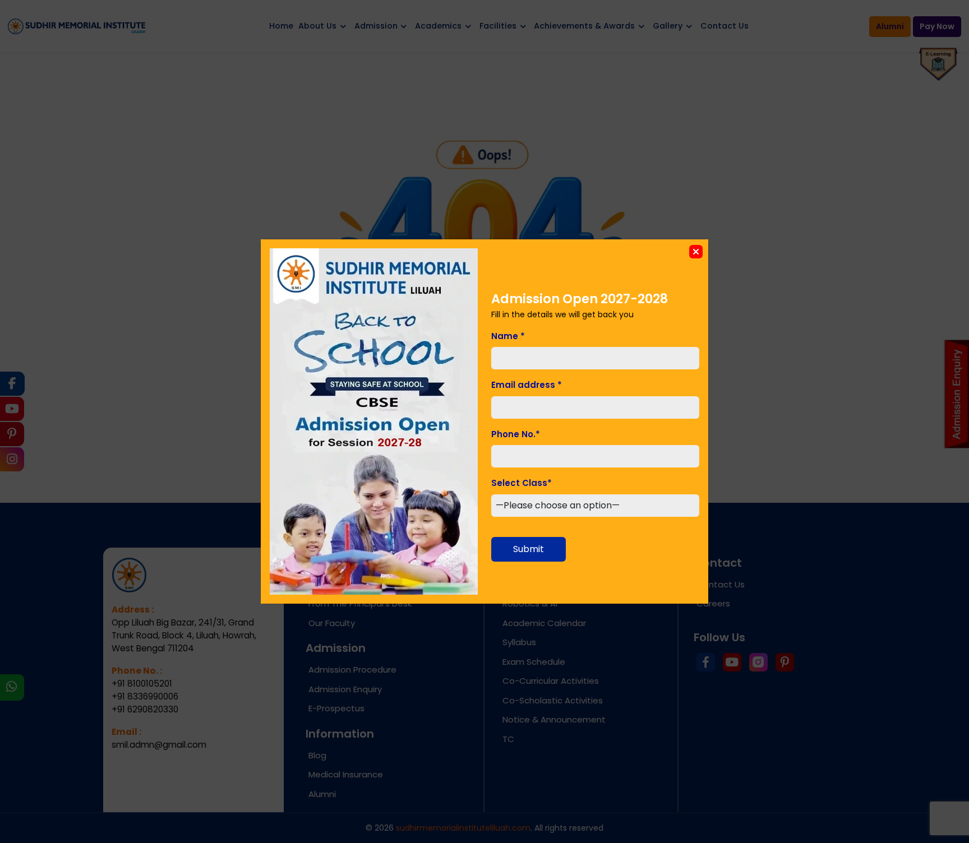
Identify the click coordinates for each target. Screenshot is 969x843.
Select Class (521, 483)
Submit (528, 549)
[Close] (696, 251)
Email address (526, 385)
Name (508, 336)
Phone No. (515, 434)
